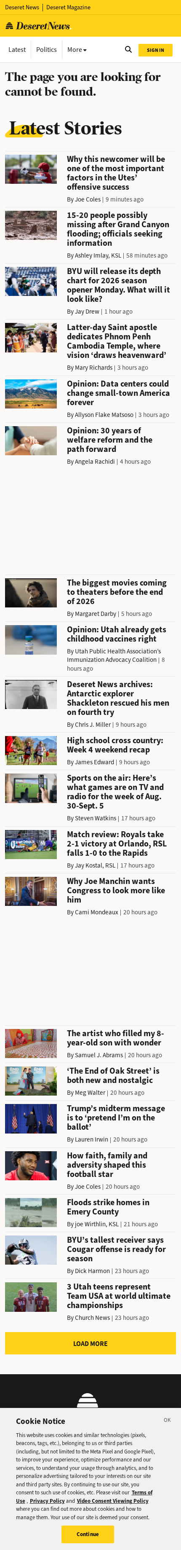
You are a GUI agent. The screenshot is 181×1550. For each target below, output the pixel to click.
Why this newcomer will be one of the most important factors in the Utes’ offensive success (116, 173)
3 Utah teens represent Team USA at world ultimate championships (118, 1296)
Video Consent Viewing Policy (113, 1500)
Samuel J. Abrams (99, 1055)
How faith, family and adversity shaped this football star (107, 1165)
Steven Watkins (95, 818)
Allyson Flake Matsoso (104, 415)
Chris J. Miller (93, 724)
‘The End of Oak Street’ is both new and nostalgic (113, 1075)
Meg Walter (90, 1092)
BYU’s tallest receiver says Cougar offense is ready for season (116, 1249)
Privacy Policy (47, 1500)
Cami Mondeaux (96, 912)
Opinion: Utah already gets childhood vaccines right (116, 634)
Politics (46, 49)
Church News (92, 1318)
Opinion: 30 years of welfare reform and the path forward (109, 440)
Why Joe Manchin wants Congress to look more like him (116, 890)
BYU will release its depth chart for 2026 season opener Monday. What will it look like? (118, 285)
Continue (88, 1534)
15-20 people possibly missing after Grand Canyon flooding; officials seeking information (118, 229)
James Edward (94, 762)
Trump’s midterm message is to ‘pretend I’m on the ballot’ (116, 1118)
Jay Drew (87, 311)
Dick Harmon (92, 1271)
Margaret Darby (95, 614)
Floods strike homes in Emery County (108, 1207)
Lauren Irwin (91, 1139)
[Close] (167, 1421)
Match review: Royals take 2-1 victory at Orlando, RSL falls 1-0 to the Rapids (117, 844)
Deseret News (22, 7)
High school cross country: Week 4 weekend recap (115, 745)
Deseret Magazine (68, 7)
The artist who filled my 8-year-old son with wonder (115, 1038)
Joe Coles (88, 199)
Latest (17, 49)
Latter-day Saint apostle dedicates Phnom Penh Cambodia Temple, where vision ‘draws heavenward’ (116, 341)
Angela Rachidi (95, 461)
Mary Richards (93, 367)
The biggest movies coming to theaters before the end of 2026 (117, 592)
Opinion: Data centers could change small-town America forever (118, 393)
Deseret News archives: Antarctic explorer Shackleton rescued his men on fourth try (118, 698)
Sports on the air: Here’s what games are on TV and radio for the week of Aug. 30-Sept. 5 (115, 791)
